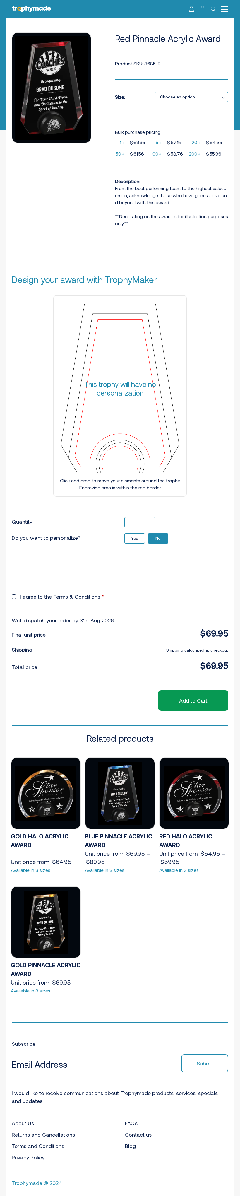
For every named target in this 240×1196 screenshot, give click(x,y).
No (158, 538)
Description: (127, 181)
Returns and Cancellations (43, 1134)
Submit (205, 1063)
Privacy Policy (28, 1157)
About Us (23, 1123)
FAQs (131, 1123)
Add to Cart (193, 700)
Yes (134, 538)
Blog (130, 1146)
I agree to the (62, 596)
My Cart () (202, 9)
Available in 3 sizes (30, 870)
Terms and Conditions (38, 1146)
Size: (120, 97)
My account (191, 9)
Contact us (138, 1134)
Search (214, 9)
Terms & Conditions (76, 596)
